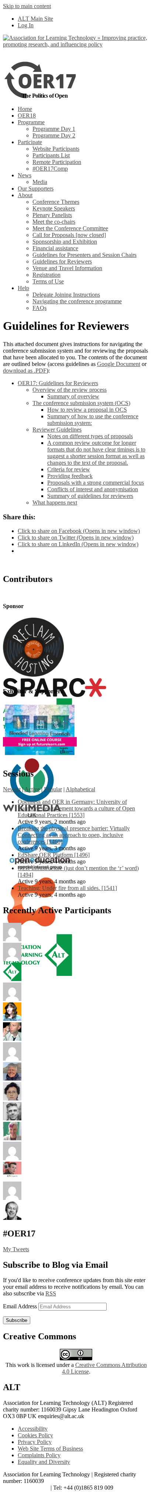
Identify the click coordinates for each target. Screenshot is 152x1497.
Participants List (51, 155)
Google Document (118, 364)
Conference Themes (55, 202)
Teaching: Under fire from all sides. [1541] (67, 888)
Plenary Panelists (52, 215)
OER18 (27, 115)
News (24, 175)
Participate (30, 142)
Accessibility (33, 1429)
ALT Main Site (35, 18)
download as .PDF (24, 370)
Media (39, 182)
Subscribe (16, 1320)
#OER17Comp (50, 168)
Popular (53, 789)
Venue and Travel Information (67, 268)
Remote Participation (56, 162)
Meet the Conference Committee (70, 228)
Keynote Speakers (53, 208)
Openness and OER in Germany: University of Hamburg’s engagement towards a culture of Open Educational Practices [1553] (76, 808)
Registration (46, 275)
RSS (50, 1293)
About (25, 195)
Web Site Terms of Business (50, 1448)
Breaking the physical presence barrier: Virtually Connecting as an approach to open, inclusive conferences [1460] (74, 835)
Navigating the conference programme (77, 301)
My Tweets (16, 1249)
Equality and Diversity (44, 1462)
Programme (31, 122)
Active (32, 789)
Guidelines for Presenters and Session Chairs (84, 255)
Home (25, 109)
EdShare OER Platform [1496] (54, 855)
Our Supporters (35, 188)
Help (23, 288)
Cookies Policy (35, 1435)
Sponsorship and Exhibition (64, 241)
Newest (12, 789)
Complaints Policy (39, 1455)
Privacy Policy (35, 1442)
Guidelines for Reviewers (62, 261)
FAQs (39, 308)
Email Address (20, 1306)
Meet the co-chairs (53, 222)
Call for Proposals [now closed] (69, 235)
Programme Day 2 (53, 135)
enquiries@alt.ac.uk (26, 1487)
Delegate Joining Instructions (66, 295)
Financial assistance (55, 248)
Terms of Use (48, 281)
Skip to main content (27, 6)
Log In (26, 25)
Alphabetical (80, 789)
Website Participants (55, 149)
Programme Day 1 (53, 129)
